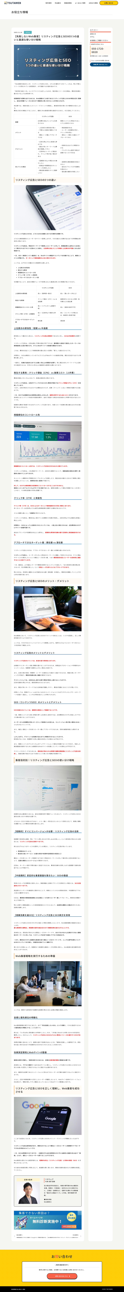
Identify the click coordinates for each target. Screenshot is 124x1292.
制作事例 (49, 3)
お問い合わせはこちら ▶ (62, 1276)
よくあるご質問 (80, 3)
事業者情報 (68, 3)
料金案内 (58, 3)
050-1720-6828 (98, 50)
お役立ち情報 (93, 3)
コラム (28, 32)
